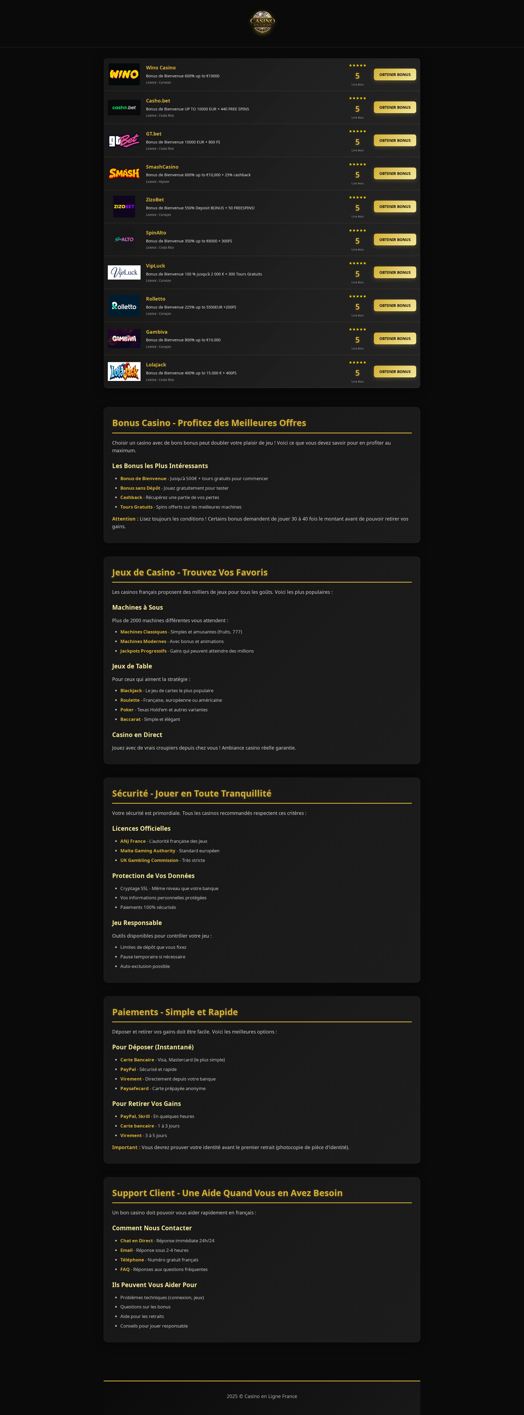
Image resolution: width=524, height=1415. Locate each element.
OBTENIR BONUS (395, 74)
